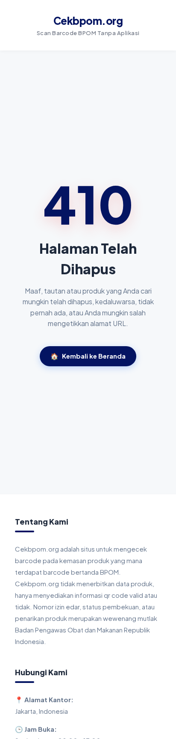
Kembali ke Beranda (88, 356)
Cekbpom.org (88, 20)
